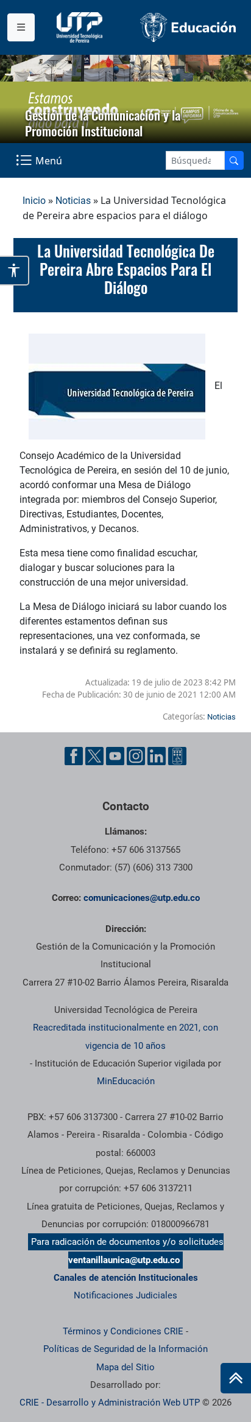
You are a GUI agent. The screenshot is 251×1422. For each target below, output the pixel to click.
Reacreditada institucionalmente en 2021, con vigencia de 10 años (125, 1036)
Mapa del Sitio (125, 1367)
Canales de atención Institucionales (126, 1277)
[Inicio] (236, 1378)
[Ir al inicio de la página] (235, 1378)
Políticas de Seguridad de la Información (125, 1348)
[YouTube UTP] (115, 756)
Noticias (73, 200)
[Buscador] (234, 160)
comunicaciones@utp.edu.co (141, 897)
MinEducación (126, 1081)
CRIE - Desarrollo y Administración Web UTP (109, 1402)
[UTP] (81, 27)
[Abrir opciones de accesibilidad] (14, 270)
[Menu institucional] (21, 27)
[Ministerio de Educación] (188, 27)
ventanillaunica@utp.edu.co (124, 1260)
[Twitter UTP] (94, 756)
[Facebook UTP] (74, 756)
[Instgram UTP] (136, 756)
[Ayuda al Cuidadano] (177, 756)
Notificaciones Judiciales (125, 1295)
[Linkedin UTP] (156, 756)
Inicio (34, 200)
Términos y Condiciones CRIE (123, 1331)
